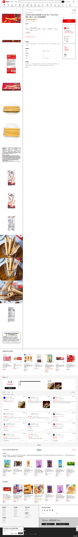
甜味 (65, 47)
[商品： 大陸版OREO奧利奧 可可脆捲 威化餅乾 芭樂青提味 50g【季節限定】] (49, 358)
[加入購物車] (10, 362)
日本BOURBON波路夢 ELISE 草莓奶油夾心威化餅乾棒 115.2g (7, 366)
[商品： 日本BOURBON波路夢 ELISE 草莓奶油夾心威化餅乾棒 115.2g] (7, 358)
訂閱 (56, 513)
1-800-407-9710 (27, 514)
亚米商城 (15, 511)
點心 (26, 10)
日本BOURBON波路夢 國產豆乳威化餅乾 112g (28, 471)
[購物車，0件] (73, 2)
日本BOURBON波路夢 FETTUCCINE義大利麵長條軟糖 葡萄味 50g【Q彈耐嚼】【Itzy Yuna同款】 (39, 471)
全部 (4, 392)
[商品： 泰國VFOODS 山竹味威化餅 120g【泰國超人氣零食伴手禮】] (60, 358)
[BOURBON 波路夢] (39, 449)
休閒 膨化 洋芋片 (31, 10)
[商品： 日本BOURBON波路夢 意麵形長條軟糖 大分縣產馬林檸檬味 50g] (7, 463)
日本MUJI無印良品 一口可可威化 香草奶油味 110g (39, 366)
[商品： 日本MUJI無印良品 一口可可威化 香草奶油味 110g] (39, 358)
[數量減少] (71, 17)
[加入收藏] (74, 13)
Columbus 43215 (68, 30)
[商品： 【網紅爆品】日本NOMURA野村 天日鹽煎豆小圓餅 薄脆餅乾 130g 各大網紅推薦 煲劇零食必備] (70, 489)
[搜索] (62, 2)
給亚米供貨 (27, 510)
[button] (16, 2)
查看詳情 (27, 67)
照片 (12, 392)
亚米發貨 (15, 510)
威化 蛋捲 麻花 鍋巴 (39, 10)
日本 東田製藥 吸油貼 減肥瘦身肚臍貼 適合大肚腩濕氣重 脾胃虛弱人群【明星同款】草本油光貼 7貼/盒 (17, 496)
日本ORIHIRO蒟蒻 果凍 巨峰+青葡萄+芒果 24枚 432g (39, 496)
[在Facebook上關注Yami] (42, 510)
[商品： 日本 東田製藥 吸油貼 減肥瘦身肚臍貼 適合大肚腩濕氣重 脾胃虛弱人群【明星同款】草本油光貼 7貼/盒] (17, 489)
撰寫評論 (10, 388)
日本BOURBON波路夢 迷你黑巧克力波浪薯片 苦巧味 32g (17, 471)
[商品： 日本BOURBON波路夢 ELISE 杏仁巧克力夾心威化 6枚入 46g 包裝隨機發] (7, 489)
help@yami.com (27, 516)
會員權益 (4, 520)
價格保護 (15, 514)
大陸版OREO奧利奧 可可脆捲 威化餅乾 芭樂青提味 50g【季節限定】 (49, 366)
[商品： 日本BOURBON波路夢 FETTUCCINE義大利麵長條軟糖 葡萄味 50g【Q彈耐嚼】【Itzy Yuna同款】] (39, 463)
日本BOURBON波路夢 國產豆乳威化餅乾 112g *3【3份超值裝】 (28, 366)
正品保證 (4, 510)
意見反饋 (26, 517)
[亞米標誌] (6, 1)
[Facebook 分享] (72, 10)
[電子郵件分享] (74, 10)
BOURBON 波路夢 (29, 12)
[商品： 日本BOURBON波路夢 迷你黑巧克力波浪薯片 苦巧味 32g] (17, 463)
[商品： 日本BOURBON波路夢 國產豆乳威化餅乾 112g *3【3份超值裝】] (28, 358)
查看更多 (39, 445)
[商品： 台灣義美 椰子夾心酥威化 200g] (17, 358)
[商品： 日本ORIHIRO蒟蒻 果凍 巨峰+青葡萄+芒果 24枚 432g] (39, 489)
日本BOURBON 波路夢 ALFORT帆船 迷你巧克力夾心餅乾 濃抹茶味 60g (70, 471)
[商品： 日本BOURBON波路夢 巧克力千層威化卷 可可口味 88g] (49, 463)
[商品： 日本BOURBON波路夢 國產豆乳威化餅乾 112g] (28, 463)
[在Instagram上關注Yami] (50, 510)
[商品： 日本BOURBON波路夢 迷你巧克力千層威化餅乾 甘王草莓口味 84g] (70, 358)
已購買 (9, 392)
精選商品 (4, 514)
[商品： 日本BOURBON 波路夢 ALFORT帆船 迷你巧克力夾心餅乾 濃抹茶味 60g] (70, 463)
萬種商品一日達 (16, 516)
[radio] (27, 29)
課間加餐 (66, 49)
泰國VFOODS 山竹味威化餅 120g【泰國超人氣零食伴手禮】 (60, 366)
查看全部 (73, 449)
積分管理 (4, 519)
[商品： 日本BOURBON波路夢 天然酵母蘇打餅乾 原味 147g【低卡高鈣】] (60, 463)
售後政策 (15, 513)
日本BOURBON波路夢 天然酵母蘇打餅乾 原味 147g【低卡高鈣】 (60, 471)
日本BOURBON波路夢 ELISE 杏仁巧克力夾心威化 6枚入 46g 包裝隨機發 (7, 496)
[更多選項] (24, 409)
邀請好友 (4, 522)
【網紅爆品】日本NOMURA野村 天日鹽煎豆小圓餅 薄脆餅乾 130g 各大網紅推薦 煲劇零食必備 (70, 496)
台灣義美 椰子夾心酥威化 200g (17, 366)
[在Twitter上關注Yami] (44, 510)
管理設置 (12, 533)
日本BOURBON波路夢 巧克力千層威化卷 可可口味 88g (49, 471)
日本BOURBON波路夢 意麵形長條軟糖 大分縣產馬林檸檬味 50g (7, 471)
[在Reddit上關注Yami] (52, 510)
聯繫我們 (4, 511)
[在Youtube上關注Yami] (47, 510)
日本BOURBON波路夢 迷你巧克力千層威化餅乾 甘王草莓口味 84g (70, 366)
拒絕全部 (15, 533)
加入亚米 (4, 513)
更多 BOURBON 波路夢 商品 (10, 450)
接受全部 (20, 533)
